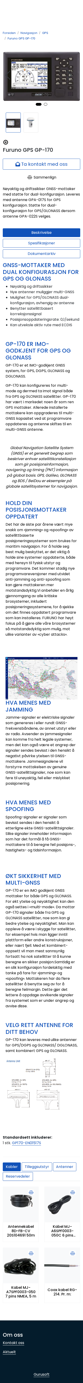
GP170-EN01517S (26, 1143)
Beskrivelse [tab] (41, 232)
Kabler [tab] (12, 1166)
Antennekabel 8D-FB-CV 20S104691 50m (21, 1231)
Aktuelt (9, 1352)
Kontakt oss (13, 1342)
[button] (39, 104)
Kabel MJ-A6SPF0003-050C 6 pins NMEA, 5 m (62, 1231)
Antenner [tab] (64, 1166)
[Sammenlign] (31, 1192)
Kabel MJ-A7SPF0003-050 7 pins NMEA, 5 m (20, 1292)
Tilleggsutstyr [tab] (37, 1166)
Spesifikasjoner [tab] (41, 243)
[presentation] (8, 75)
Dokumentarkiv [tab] (42, 253)
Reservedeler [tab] (18, 1176)
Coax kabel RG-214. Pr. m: (62, 1292)
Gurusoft (42, 1374)
